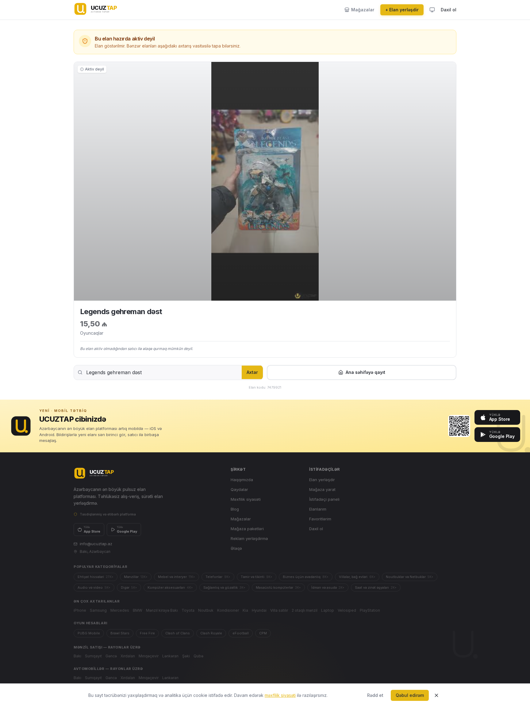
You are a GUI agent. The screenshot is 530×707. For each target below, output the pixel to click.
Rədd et (375, 695)
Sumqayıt (93, 656)
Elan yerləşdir (322, 479)
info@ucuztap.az (96, 543)
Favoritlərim (320, 518)
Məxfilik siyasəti (246, 499)
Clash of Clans (177, 633)
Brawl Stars (119, 633)
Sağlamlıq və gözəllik (224, 587)
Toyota (188, 610)
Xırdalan (128, 656)
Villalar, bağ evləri (357, 577)
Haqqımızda (242, 479)
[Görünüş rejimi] (432, 10)
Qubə (198, 656)
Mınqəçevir (149, 656)
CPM (263, 633)
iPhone (80, 610)
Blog (235, 509)
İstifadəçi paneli (324, 499)
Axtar (252, 372)
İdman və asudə (327, 587)
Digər (129, 587)
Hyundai (259, 610)
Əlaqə (236, 548)
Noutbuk (205, 610)
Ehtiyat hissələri (95, 577)
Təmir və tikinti (256, 577)
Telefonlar (217, 577)
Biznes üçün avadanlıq (305, 577)
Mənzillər (136, 577)
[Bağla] (436, 695)
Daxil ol (448, 9)
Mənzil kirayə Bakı (162, 610)
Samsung (98, 610)
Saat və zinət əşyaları (376, 587)
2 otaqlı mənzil (304, 610)
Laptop (327, 610)
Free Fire (147, 633)
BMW (137, 610)
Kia (245, 610)
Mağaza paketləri (247, 528)
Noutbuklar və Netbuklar (409, 577)
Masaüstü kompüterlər (278, 587)
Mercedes (119, 610)
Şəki (186, 656)
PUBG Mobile (89, 633)
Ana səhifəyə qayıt (365, 372)
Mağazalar (241, 518)
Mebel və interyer (176, 577)
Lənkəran (170, 656)
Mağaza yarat (322, 489)
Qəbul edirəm (410, 695)
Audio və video (94, 587)
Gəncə (111, 656)
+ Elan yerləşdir (402, 9)
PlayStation (370, 610)
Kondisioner (228, 610)
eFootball (240, 633)
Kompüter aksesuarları (170, 587)
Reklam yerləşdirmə (249, 538)
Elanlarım (317, 509)
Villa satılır (279, 610)
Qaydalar (239, 489)
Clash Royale (211, 633)
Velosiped (347, 610)
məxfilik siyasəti (280, 695)
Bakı (77, 656)
